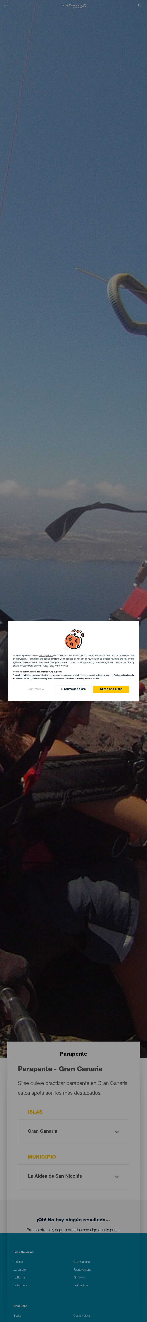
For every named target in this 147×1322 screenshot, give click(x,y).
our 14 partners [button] (46, 656)
